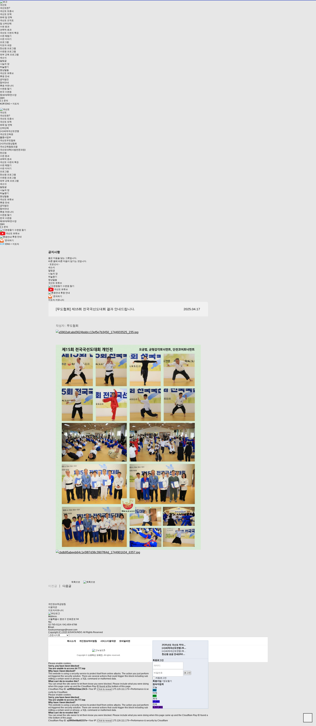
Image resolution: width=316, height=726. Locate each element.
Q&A (2, 98)
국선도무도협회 (7, 140)
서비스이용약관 (108, 641)
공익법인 (4, 79)
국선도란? (5, 8)
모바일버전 (124, 641)
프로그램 (4, 42)
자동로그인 (161, 678)
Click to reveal (104, 689)
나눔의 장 (4, 64)
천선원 (3, 153)
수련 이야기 (6, 39)
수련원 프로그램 (8, 51)
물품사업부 (5, 137)
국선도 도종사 (7, 11)
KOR (2, 103)
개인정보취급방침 (57, 604)
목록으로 (76, 582)
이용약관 (52, 607)
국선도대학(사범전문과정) (13, 150)
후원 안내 (4, 76)
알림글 (3, 61)
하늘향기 (4, 67)
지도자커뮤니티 (56, 610)
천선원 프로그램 (8, 48)
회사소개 (71, 641)
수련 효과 (4, 26)
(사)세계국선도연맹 (9, 131)
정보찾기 (167, 681)
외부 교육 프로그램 (9, 54)
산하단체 (4, 128)
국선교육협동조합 (9, 146)
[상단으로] (307, 717)
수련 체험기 (6, 36)
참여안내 (4, 82)
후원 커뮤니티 (7, 85)
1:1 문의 (4, 100)
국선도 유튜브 (7, 73)
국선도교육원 (6, 134)
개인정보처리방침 (88, 641)
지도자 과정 (6, 45)
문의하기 (9, 240)
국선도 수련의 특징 (9, 33)
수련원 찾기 (6, 89)
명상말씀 (4, 70)
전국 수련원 (6, 92)
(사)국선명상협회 (8, 143)
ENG (7, 103)
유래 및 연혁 (6, 17)
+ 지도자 (15, 103)
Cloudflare (62, 692)
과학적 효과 (6, 29)
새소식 (3, 57)
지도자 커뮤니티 (56, 300)
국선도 (3, 5)
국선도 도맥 (6, 14)
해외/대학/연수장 (8, 95)
